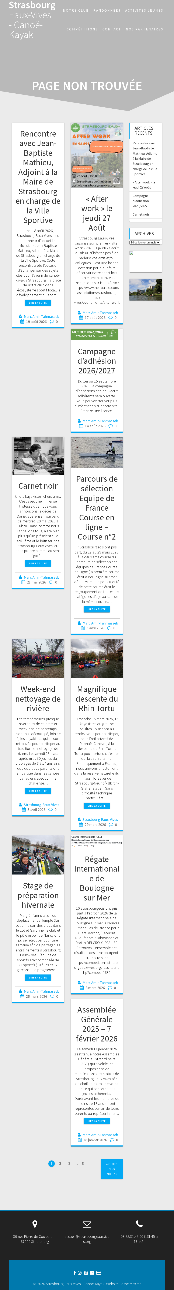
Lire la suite (38, 302)
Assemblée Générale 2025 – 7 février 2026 (97, 1024)
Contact (111, 29)
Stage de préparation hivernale (38, 895)
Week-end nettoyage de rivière (38, 698)
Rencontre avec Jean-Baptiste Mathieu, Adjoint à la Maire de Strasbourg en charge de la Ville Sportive (37, 176)
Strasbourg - (32, 20)
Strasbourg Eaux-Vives (41, 804)
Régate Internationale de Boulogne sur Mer (96, 878)
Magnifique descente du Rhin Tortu (97, 698)
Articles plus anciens (111, 1169)
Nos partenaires (144, 29)
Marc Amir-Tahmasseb (41, 316)
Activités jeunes (144, 10)
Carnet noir (38, 485)
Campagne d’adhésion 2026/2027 (96, 361)
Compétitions (82, 29)
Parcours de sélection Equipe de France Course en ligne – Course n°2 (97, 507)
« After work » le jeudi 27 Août (96, 213)
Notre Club (76, 10)
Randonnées (107, 10)
